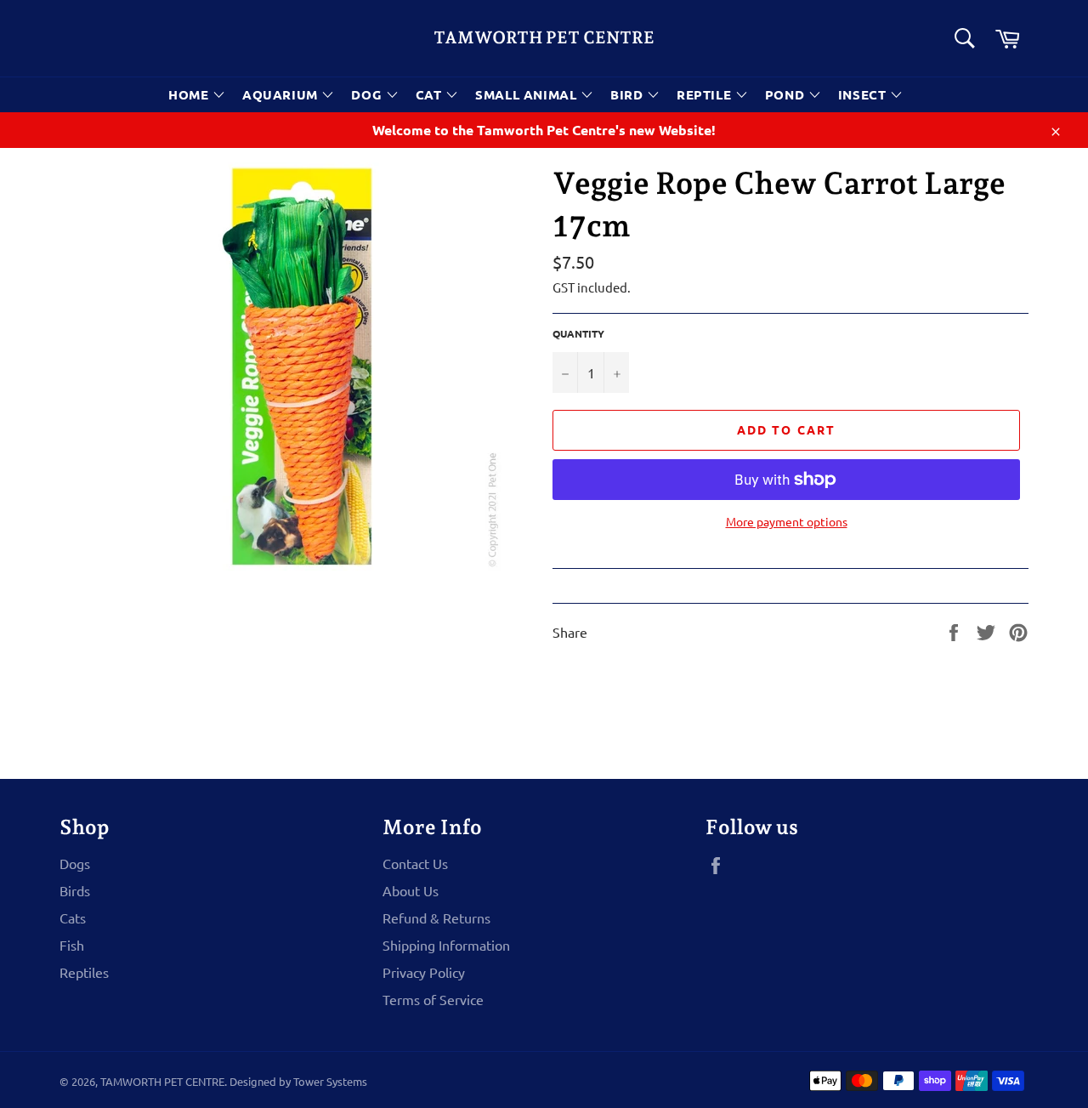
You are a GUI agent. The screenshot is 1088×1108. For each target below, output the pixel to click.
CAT (430, 94)
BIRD (628, 94)
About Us (410, 890)
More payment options (786, 521)
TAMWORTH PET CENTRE (544, 37)
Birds (75, 890)
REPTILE (706, 94)
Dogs (75, 863)
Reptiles (84, 971)
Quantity (578, 333)
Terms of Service (433, 999)
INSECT (864, 94)
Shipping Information (446, 944)
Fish (72, 944)
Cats (73, 917)
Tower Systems (330, 1081)
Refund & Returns (436, 917)
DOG (368, 94)
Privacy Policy (423, 971)
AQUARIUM (281, 94)
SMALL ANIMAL (528, 94)
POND (786, 94)
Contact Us (415, 863)
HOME (190, 94)
